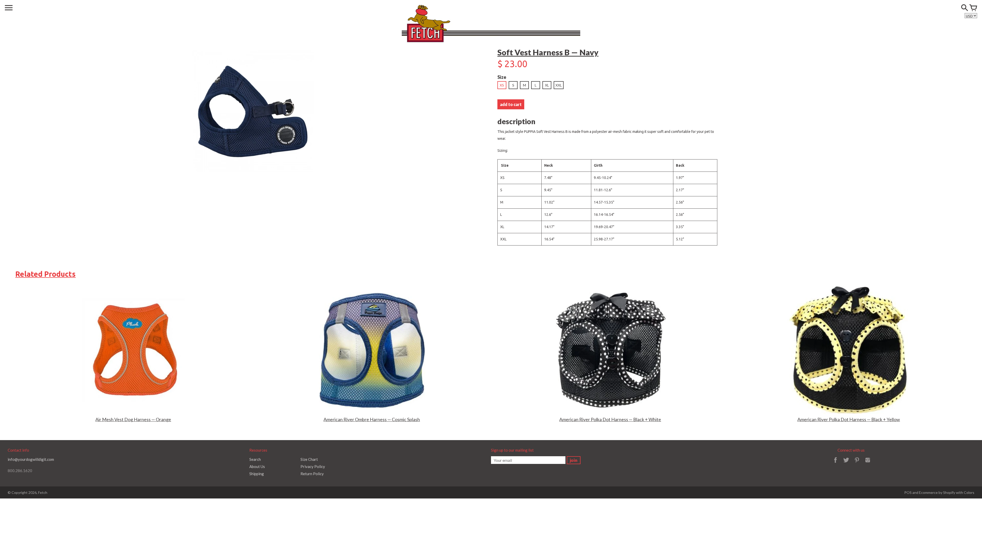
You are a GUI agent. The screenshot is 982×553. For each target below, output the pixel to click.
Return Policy (312, 473)
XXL (558, 85)
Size (501, 77)
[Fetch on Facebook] (835, 463)
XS (502, 85)
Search (255, 459)
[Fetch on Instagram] (867, 463)
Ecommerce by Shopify (937, 492)
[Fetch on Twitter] (846, 463)
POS (908, 492)
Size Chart (309, 459)
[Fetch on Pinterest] (857, 463)
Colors (969, 492)
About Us (257, 466)
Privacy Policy (312, 466)
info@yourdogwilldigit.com (31, 459)
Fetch (42, 492)
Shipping (256, 473)
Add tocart (511, 104)
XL (547, 85)
